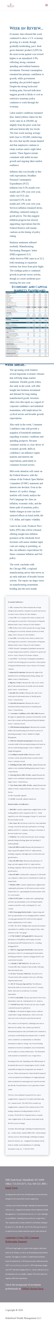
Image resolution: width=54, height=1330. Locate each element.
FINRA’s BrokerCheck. (32, 1288)
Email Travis (11, 1188)
